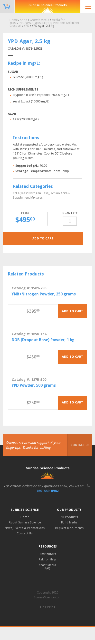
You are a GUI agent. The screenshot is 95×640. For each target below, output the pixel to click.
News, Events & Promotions (25, 528)
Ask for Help (47, 559)
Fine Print (47, 607)
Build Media (69, 522)
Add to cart (43, 238)
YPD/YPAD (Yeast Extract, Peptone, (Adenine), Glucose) (44, 24)
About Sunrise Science (25, 522)
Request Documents (69, 528)
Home (14, 20)
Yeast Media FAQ (47, 566)
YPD (26, 25)
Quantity (70, 213)
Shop (23, 20)
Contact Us (80, 445)
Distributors (47, 554)
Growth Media (39, 20)
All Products (69, 517)
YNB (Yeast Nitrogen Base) (31, 193)
